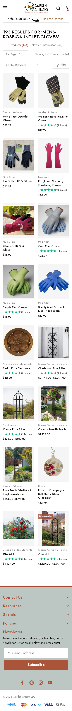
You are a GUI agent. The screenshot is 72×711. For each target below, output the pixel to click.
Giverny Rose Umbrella (52, 429)
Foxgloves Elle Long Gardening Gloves (50, 183)
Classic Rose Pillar (14, 429)
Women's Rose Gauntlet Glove (53, 118)
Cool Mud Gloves (49, 246)
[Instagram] (40, 682)
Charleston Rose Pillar (51, 368)
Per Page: (11, 54)
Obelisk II (9, 554)
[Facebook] (22, 682)
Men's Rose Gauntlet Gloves (15, 118)
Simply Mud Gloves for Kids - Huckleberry (52, 309)
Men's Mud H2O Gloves (17, 181)
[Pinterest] (31, 682)
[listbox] (26, 65)
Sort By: (10, 65)
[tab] (19, 45)
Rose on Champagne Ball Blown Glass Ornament (51, 494)
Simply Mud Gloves (15, 307)
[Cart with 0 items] (66, 8)
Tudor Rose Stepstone (16, 368)
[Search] (59, 8)
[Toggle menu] (5, 8)
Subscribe (36, 664)
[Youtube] (50, 682)
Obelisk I (43, 554)
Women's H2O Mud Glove (15, 248)
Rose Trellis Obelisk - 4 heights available (17, 492)
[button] (36, 18)
